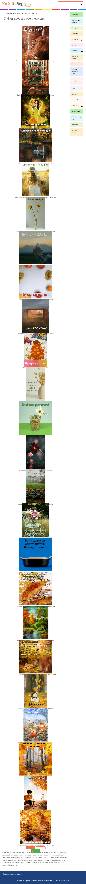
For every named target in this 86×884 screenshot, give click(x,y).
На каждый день (76, 28)
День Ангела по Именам (76, 57)
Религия (74, 94)
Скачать (37, 851)
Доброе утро (75, 14)
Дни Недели (75, 45)
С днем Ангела (75, 64)
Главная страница (9, 13)
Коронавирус (75, 124)
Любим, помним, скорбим (76, 118)
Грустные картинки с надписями (74, 132)
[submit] (80, 3)
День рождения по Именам (76, 21)
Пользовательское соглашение (12, 874)
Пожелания (75, 33)
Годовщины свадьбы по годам (75, 71)
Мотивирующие (76, 111)
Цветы (73, 88)
